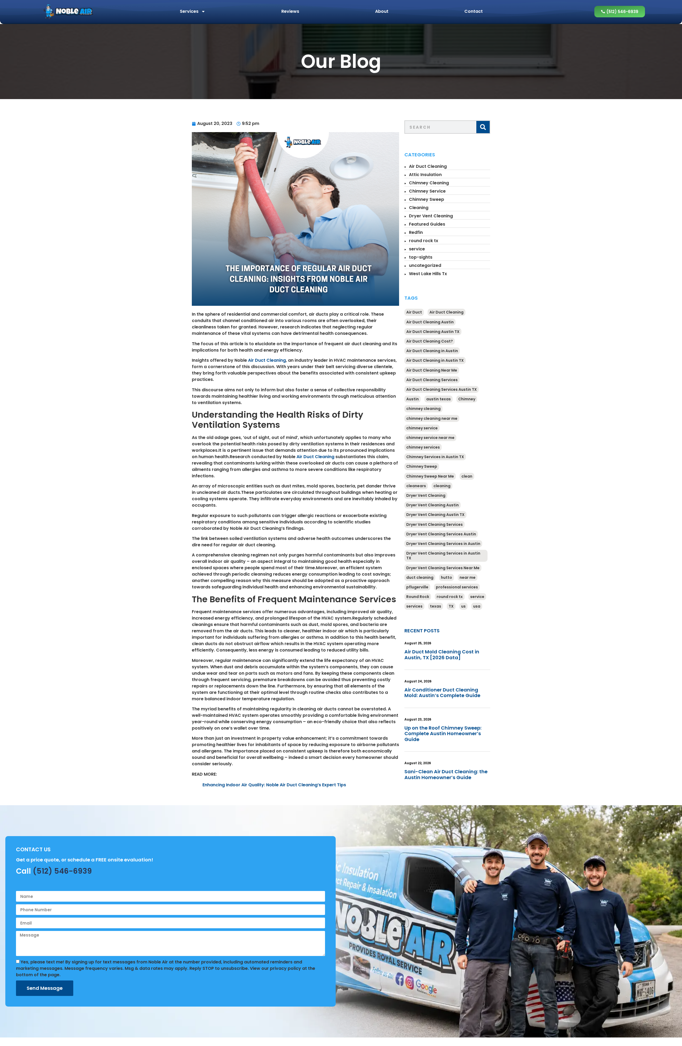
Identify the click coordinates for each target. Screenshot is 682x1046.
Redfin (416, 232)
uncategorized (425, 265)
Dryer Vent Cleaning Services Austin (441, 534)
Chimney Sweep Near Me (430, 476)
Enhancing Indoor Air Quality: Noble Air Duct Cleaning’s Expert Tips (274, 785)
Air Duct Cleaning (267, 360)
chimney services (423, 447)
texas (435, 606)
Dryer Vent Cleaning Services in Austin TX (443, 556)
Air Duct (414, 312)
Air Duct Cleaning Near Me (431, 370)
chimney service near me (430, 437)
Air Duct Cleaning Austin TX (433, 331)
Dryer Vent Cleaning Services (434, 524)
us (463, 606)
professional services (457, 587)
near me (468, 577)
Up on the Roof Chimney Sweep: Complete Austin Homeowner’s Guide (442, 734)
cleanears (416, 486)
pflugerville (417, 587)
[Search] (483, 127)
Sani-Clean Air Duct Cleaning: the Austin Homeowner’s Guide (446, 774)
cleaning (441, 486)
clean (466, 476)
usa (476, 606)
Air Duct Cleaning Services (432, 379)
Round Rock (417, 596)
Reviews (290, 11)
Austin (412, 399)
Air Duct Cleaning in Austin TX (435, 360)
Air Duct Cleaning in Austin (432, 350)
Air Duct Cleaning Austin (430, 322)
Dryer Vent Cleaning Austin (432, 505)
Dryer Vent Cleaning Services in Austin (443, 543)
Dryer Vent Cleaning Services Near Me (443, 568)
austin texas (438, 399)
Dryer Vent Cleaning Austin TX (435, 514)
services (414, 606)
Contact (473, 11)
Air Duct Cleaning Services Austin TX (441, 389)
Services (189, 11)
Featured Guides (427, 224)
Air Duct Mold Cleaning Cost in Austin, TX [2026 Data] (441, 654)
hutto (446, 577)
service (417, 249)
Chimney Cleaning (429, 183)
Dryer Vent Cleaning (431, 216)
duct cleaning (419, 577)
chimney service (422, 428)
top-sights (420, 257)
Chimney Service (427, 191)
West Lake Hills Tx (428, 274)
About (381, 11)
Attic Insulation (425, 175)
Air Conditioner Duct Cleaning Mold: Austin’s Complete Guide (442, 692)
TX (451, 606)
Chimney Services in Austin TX (435, 456)
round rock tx (423, 241)
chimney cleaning (423, 408)
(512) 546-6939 (62, 871)
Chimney (466, 399)
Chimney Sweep (426, 199)
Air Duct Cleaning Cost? (429, 341)
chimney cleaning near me (431, 418)
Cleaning (418, 208)
